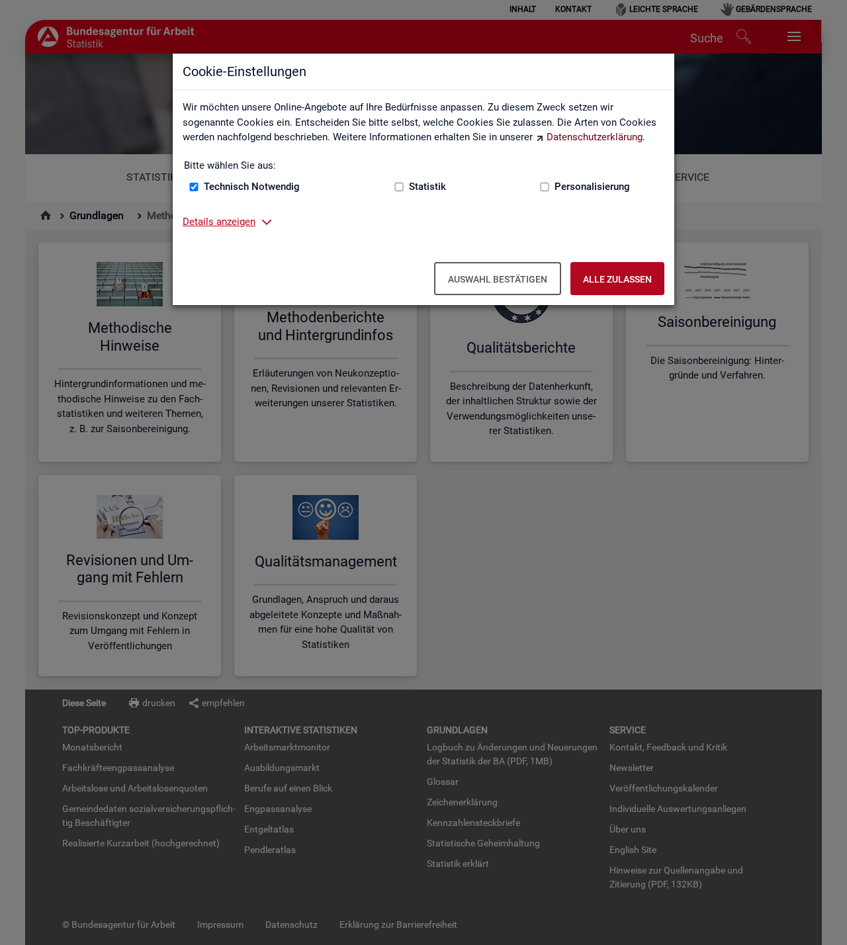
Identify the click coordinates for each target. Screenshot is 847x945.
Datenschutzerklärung (595, 137)
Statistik (427, 187)
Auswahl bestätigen (497, 279)
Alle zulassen (617, 279)
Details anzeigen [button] (219, 222)
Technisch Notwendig (252, 187)
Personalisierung (592, 187)
